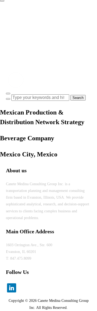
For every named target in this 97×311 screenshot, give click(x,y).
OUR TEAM (20, 42)
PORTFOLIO (21, 31)
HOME (16, 9)
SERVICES (20, 20)
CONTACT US (22, 53)
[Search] (8, 99)
